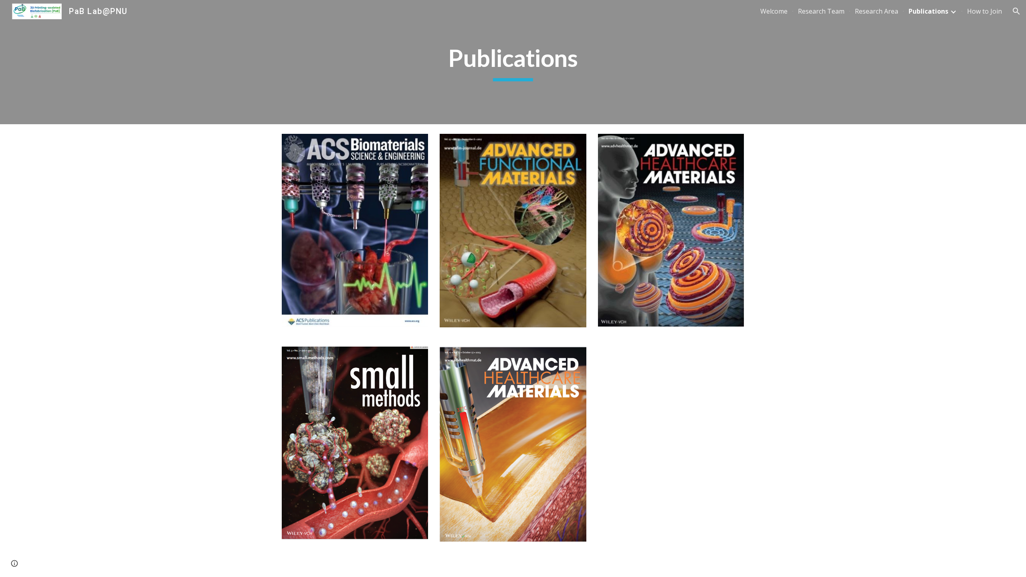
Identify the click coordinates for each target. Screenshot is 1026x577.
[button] (1016, 11)
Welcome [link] (774, 11)
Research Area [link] (876, 11)
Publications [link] (928, 11)
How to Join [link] (984, 11)
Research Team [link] (821, 11)
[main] (513, 62)
